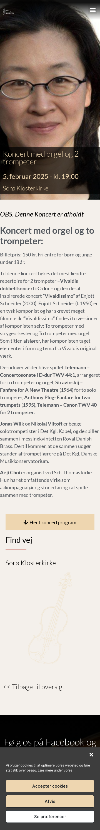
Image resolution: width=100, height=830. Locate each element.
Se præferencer (50, 816)
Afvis (50, 801)
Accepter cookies (50, 786)
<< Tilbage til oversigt (34, 687)
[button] (91, 754)
